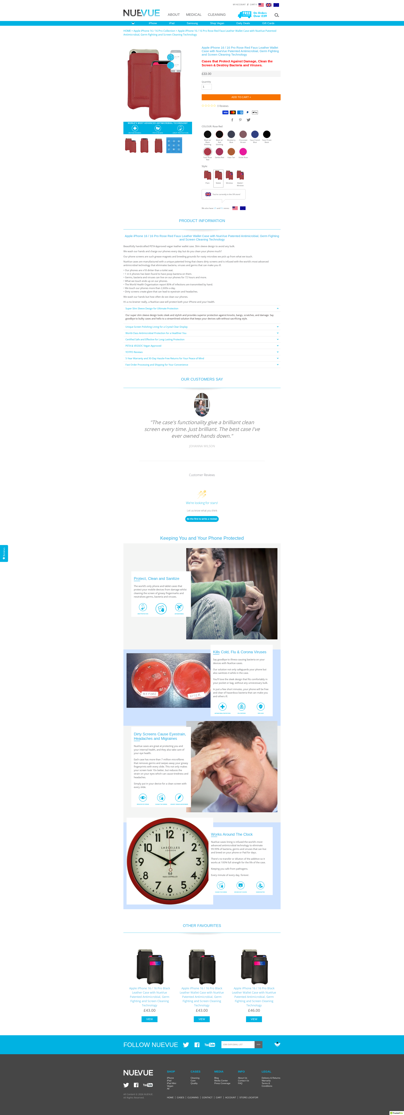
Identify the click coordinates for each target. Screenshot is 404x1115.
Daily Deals (243, 23)
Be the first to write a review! (202, 518)
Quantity (206, 81)
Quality (194, 1083)
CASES (180, 1097)
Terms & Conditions (267, 1084)
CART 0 (253, 4)
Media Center (221, 1080)
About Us (242, 1078)
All (168, 1088)
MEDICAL (194, 15)
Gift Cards (268, 23)
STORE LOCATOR (248, 1097)
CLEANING (217, 15)
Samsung (192, 23)
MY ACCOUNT (239, 4)
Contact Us (243, 1080)
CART (219, 1097)
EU (222, 208)
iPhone (153, 23)
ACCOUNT (230, 1097)
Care (193, 1080)
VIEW (149, 1019)
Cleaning (195, 1078)
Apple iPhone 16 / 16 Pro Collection (154, 31)
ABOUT (174, 15)
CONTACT (207, 1097)
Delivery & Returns (271, 1078)
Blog (216, 1078)
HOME (127, 31)
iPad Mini (171, 1083)
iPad (171, 23)
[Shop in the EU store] (242, 209)
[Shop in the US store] (234, 209)
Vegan (170, 1086)
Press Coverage (222, 1083)
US (215, 208)
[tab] (202, 308)
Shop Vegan (217, 23)
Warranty (266, 1080)
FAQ (240, 1083)
